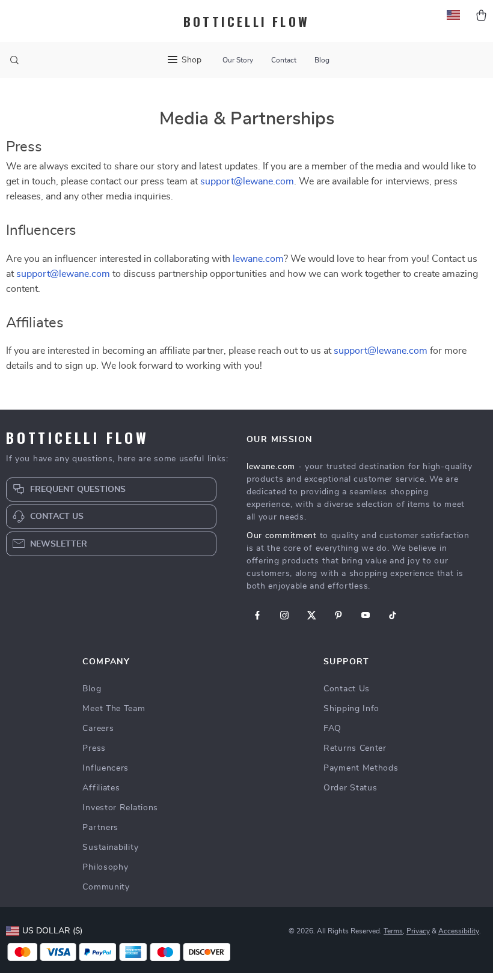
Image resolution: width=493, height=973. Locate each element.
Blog (321, 60)
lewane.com (258, 259)
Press (94, 748)
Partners (100, 827)
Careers (98, 728)
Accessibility (458, 931)
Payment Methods (361, 768)
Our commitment (281, 536)
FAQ (332, 728)
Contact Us (346, 689)
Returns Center (355, 748)
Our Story (237, 60)
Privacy (418, 931)
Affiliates (101, 788)
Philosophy (105, 867)
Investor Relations (120, 808)
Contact (283, 60)
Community (105, 887)
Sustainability (110, 847)
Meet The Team (113, 709)
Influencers (105, 768)
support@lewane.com (247, 181)
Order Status (350, 788)
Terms (393, 931)
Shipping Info (351, 709)
